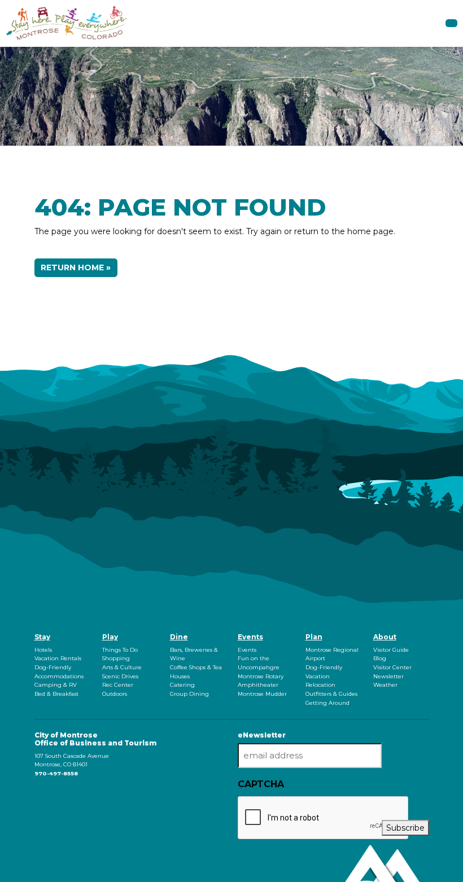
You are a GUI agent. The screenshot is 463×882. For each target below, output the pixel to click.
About (384, 637)
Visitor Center (392, 667)
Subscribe (405, 828)
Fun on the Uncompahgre (258, 662)
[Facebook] (35, 795)
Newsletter (388, 676)
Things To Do (120, 650)
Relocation (320, 685)
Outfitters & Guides (331, 694)
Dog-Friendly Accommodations (59, 671)
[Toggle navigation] (451, 23)
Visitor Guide (391, 650)
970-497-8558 (56, 773)
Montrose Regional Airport (332, 654)
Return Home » (76, 267)
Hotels (43, 650)
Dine (179, 637)
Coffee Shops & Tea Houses (196, 671)
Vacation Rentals (57, 658)
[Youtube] (39, 795)
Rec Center (117, 685)
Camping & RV (55, 685)
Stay (42, 637)
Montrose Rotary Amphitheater (260, 680)
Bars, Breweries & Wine (194, 654)
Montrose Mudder (262, 694)
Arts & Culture (122, 667)
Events (250, 637)
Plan (313, 637)
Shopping (116, 658)
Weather (385, 685)
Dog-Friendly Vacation (323, 671)
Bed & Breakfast (56, 694)
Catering (182, 685)
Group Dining (189, 694)
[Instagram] (37, 795)
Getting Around (327, 703)
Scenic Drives (120, 676)
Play (110, 637)
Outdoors (114, 694)
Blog (379, 658)
